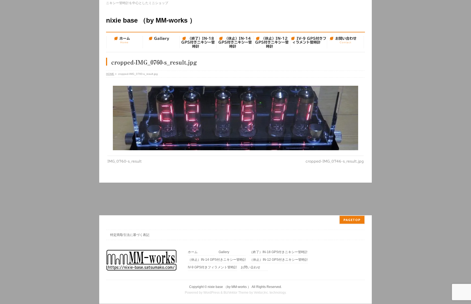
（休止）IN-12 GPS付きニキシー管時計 (279, 260)
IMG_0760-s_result (124, 161)
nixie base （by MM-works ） (151, 20)
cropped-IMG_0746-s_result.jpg (335, 161)
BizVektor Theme (236, 292)
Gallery (224, 252)
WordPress (211, 292)
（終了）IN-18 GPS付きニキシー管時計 (278, 252)
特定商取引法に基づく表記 (129, 235)
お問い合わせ (250, 267)
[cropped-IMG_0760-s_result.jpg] (236, 118)
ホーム (193, 252)
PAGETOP (352, 220)
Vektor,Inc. (261, 292)
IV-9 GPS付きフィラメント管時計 (212, 267)
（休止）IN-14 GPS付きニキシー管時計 (217, 260)
